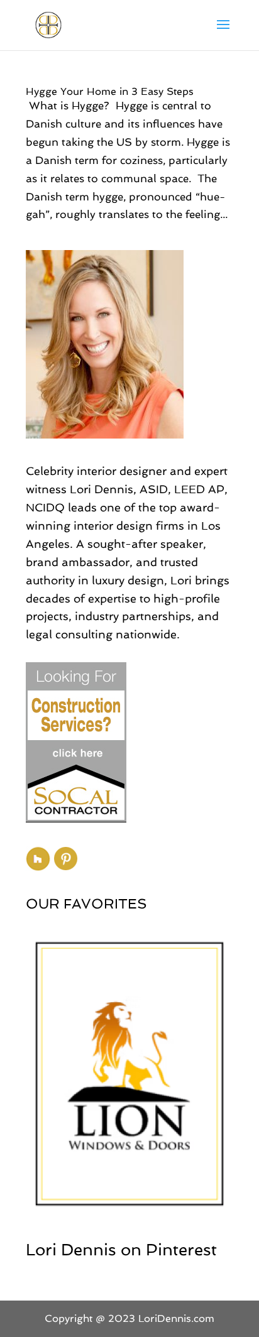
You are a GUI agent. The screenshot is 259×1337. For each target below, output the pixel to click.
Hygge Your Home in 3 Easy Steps (110, 91)
